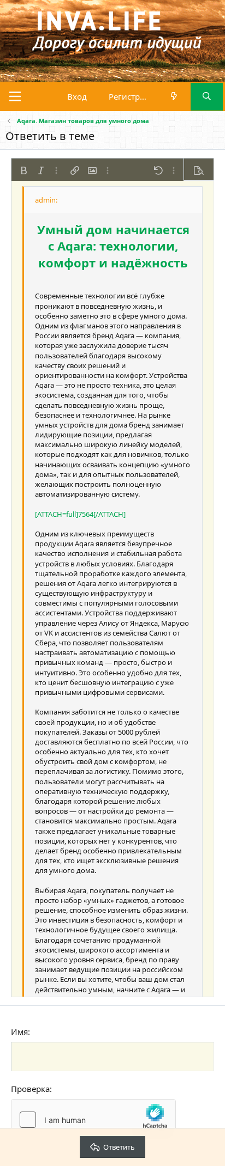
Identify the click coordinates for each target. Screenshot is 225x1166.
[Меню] (15, 96)
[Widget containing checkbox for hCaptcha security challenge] (93, 1119)
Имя (19, 1031)
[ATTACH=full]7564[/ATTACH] (80, 514)
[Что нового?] (174, 97)
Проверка (30, 1088)
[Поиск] (207, 97)
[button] (23, 170)
